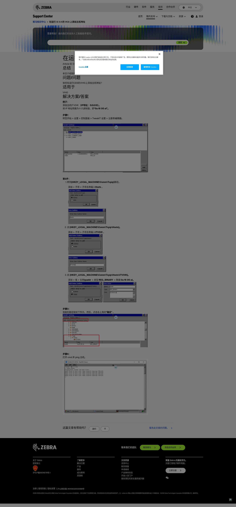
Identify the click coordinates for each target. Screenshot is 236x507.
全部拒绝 (129, 67)
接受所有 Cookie (150, 67)
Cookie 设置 (83, 67)
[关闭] (160, 54)
